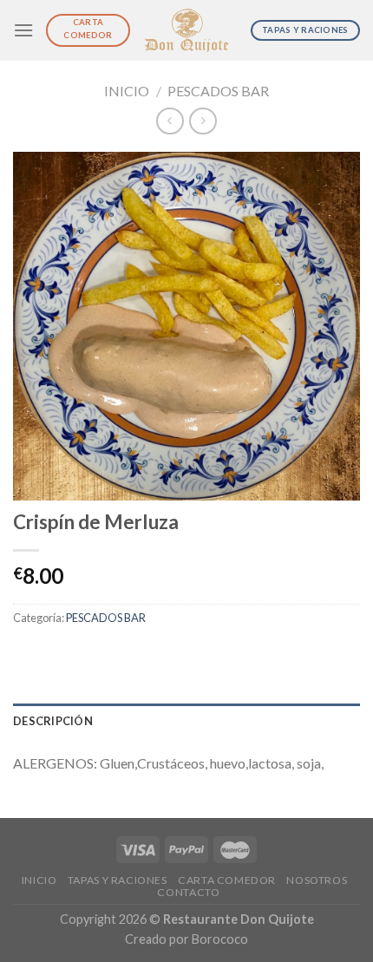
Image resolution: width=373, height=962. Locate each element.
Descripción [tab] (53, 721)
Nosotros (316, 880)
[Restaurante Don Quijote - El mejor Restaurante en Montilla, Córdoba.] (187, 30)
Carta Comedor (227, 880)
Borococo (220, 939)
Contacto (188, 892)
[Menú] (23, 30)
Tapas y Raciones (117, 880)
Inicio (126, 90)
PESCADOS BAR (218, 90)
